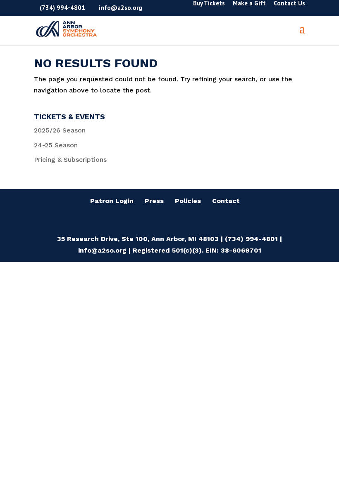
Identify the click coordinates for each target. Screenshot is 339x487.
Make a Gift (249, 3)
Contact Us (289, 3)
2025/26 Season (60, 130)
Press (154, 201)
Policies (188, 201)
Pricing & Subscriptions (70, 159)
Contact (226, 201)
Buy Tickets (209, 3)
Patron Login (112, 201)
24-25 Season (56, 145)
